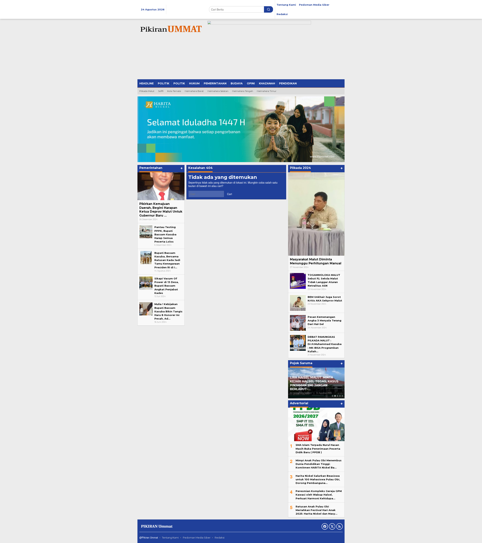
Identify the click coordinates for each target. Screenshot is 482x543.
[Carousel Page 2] (335, 396)
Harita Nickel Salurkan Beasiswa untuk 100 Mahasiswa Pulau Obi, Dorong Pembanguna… (318, 479)
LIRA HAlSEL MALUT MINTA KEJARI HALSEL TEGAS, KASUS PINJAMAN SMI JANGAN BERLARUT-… (312, 383)
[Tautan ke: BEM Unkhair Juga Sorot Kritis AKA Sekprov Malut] (298, 302)
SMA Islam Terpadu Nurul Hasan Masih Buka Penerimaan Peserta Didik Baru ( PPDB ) (318, 448)
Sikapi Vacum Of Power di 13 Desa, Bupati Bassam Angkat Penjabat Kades (166, 285)
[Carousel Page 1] (332, 396)
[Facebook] (325, 526)
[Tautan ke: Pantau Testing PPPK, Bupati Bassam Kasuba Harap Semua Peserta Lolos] (146, 231)
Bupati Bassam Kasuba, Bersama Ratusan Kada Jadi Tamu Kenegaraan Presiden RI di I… (167, 260)
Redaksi (219, 537)
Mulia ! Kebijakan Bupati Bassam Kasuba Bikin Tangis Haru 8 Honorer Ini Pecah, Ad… (168, 311)
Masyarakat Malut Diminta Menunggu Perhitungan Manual (315, 261)
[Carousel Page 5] (342, 396)
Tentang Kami (170, 537)
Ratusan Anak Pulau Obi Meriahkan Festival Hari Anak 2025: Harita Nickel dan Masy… (316, 510)
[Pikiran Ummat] (170, 29)
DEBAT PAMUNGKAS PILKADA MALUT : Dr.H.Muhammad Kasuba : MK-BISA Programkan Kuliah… (325, 344)
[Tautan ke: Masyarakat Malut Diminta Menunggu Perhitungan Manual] (316, 214)
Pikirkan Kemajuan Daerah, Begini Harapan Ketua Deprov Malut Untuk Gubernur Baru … (160, 209)
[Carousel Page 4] (340, 396)
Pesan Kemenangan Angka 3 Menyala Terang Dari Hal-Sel (324, 320)
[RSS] (339, 526)
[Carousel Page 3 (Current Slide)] (337, 396)
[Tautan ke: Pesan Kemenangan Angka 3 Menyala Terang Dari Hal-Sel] (298, 322)
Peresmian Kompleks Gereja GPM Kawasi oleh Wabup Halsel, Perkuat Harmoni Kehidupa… (319, 495)
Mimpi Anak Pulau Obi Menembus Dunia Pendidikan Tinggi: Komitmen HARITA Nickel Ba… (319, 464)
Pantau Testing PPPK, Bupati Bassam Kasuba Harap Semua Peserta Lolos (165, 234)
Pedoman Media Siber (196, 537)
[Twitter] (332, 526)
